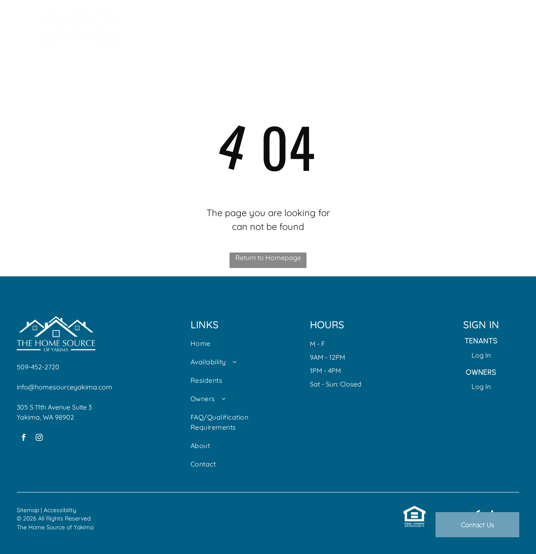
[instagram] (39, 438)
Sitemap (28, 510)
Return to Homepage (268, 257)
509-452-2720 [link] (38, 367)
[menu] (517, 27)
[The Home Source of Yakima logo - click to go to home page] (78, 12)
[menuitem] (219, 347)
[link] (414, 510)
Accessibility (60, 510)
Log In (481, 355)
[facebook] (24, 438)
